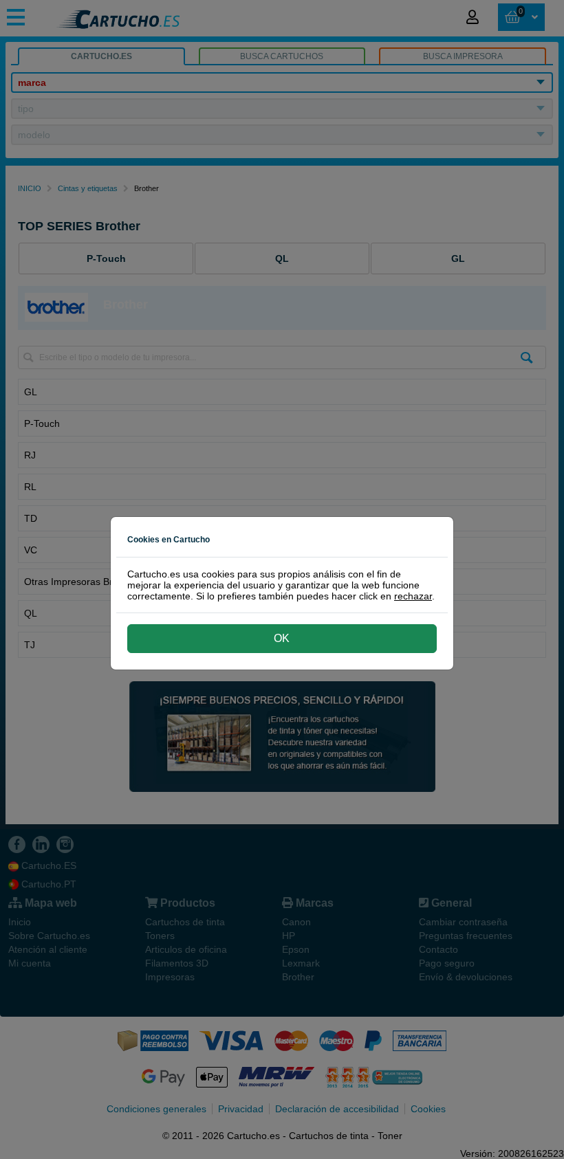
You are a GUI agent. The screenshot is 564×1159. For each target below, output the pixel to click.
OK (282, 638)
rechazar (413, 595)
